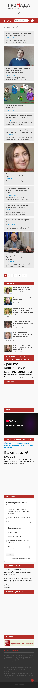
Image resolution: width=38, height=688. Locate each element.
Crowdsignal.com (24, 558)
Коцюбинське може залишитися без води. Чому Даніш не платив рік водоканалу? (23, 335)
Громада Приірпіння (11, 650)
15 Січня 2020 (11, 261)
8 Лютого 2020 (11, 224)
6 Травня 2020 (11, 38)
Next (24, 276)
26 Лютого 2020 (11, 178)
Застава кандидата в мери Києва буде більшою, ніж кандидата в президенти (17, 257)
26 (15, 276)
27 (19, 276)
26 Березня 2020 (12, 120)
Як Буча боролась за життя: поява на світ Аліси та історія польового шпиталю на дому (23, 311)
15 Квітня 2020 (11, 110)
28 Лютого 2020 (11, 134)
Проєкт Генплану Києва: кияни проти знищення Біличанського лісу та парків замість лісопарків (19, 70)
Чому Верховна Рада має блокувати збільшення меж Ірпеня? (23, 323)
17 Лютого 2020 (11, 195)
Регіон (13, 27)
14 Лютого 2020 (11, 209)
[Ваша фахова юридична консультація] (19, 643)
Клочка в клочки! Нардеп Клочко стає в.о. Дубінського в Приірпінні (23, 347)
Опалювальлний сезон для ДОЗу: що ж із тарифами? (22, 288)
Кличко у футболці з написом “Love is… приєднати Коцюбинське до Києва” (18, 190)
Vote (9, 554)
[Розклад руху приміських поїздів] (16, 443)
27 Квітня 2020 (11, 75)
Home (8, 27)
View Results (14, 558)
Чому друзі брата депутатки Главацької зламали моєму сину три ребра (17, 572)
